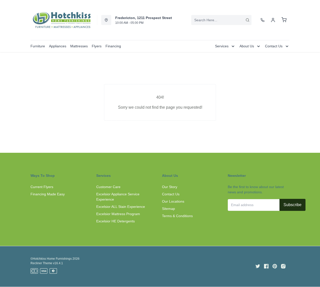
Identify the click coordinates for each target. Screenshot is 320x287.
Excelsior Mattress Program (118, 214)
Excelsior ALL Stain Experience (120, 207)
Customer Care (108, 187)
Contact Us (171, 194)
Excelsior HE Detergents (115, 221)
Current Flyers (41, 187)
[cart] (284, 20)
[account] (273, 20)
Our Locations (173, 201)
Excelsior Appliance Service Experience (118, 196)
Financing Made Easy (47, 194)
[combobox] (221, 20)
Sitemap (168, 209)
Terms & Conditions (177, 216)
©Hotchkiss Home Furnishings (51, 258)
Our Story (169, 187)
